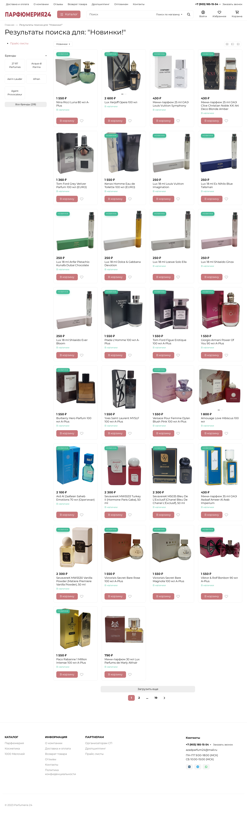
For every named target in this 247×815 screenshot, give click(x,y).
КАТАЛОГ (11, 737)
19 (156, 697)
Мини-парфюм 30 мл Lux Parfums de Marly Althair (122, 661)
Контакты (139, 4)
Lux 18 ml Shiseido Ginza (217, 261)
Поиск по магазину (168, 14)
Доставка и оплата (17, 4)
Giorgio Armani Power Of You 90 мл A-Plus (217, 341)
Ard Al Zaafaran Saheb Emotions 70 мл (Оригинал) (75, 498)
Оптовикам (121, 4)
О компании (41, 4)
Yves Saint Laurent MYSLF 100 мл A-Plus (122, 420)
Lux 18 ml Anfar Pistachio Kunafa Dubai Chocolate (72, 263)
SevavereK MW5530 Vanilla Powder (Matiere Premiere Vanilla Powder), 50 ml (74, 581)
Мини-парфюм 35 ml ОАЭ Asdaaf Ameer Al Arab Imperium (219, 500)
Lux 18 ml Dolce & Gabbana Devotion (123, 263)
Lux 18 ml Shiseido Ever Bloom (72, 341)
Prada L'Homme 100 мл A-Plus (122, 341)
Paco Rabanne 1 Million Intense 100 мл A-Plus (71, 661)
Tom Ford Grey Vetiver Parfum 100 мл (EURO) (71, 185)
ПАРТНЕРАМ (94, 737)
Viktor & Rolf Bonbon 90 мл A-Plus (219, 579)
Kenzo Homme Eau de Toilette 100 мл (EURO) (120, 185)
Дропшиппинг (101, 4)
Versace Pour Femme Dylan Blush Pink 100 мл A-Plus (171, 420)
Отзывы (58, 4)
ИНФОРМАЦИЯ (56, 737)
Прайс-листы (19, 43)
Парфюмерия (14, 743)
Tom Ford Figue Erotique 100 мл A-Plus (169, 341)
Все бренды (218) (25, 104)
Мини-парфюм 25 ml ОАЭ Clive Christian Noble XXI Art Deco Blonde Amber (220, 106)
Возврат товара (77, 4)
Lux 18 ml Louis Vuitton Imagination (168, 185)
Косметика (12, 748)
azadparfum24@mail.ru (201, 749)
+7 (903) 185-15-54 (206, 4)
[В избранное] (81, 121)
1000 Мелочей (15, 754)
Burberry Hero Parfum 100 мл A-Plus (73, 420)
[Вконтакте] (189, 766)
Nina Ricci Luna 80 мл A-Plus (72, 104)
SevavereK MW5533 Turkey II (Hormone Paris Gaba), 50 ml (123, 500)
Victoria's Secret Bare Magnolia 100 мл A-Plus (168, 579)
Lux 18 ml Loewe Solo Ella (170, 261)
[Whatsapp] (206, 766)
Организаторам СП (98, 743)
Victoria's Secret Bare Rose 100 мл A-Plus (122, 579)
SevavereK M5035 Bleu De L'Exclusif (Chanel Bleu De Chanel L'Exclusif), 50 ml (170, 500)
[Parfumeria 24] (28, 14)
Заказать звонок (232, 4)
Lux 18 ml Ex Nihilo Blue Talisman (217, 185)
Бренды (10, 55)
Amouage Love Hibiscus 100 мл (220, 420)
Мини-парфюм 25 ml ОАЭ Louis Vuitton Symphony (171, 104)
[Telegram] (197, 766)
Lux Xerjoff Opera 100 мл (121, 102)
